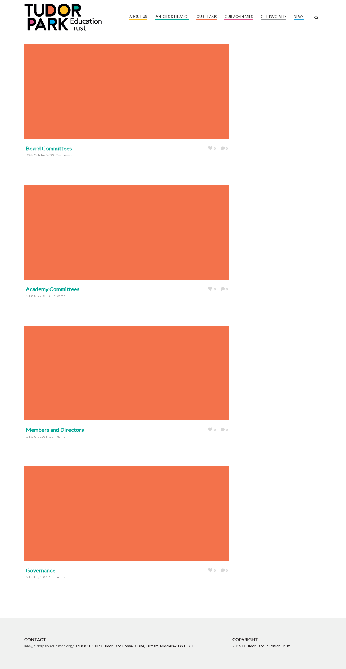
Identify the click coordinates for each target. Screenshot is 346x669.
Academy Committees (52, 289)
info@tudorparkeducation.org (48, 646)
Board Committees (49, 148)
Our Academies (239, 16)
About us (138, 16)
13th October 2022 (40, 155)
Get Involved (273, 16)
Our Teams (207, 16)
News (299, 16)
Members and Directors (55, 429)
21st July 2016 (36, 296)
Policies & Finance (172, 16)
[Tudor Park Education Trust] (63, 16)
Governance (40, 570)
